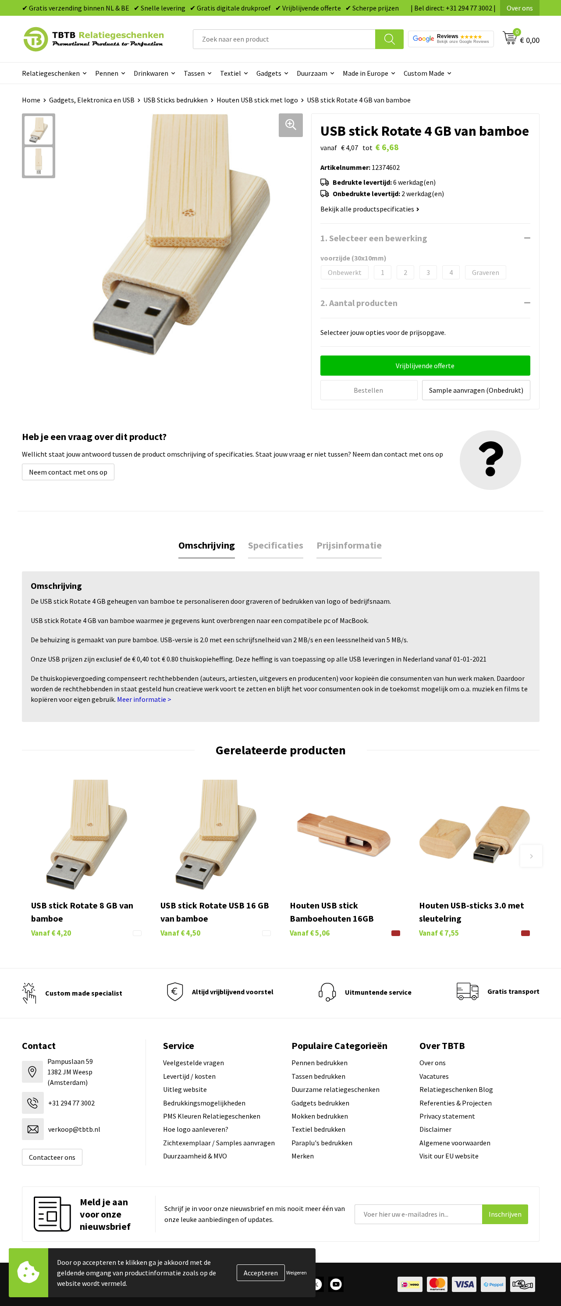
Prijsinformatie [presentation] (349, 545)
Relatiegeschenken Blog (456, 1089)
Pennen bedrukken (319, 1062)
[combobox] (284, 39)
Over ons (520, 8)
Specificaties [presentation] (275, 545)
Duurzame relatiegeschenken (335, 1089)
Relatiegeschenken (51, 73)
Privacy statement (447, 1116)
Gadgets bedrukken (320, 1102)
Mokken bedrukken (319, 1116)
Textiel (230, 73)
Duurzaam (312, 73)
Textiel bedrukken (318, 1129)
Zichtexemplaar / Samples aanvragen (219, 1142)
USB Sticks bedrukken (175, 99)
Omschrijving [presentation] (206, 545)
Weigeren (296, 1272)
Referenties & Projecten (455, 1102)
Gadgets (268, 73)
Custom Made (424, 73)
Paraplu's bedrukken (321, 1142)
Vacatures (434, 1076)
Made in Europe (365, 73)
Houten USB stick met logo (257, 99)
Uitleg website (185, 1089)
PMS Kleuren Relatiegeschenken (211, 1116)
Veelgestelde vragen (193, 1062)
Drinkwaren (151, 73)
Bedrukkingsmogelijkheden (204, 1102)
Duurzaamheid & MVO (195, 1155)
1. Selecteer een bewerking (373, 237)
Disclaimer (435, 1129)
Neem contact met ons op (68, 472)
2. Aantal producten (359, 302)
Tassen (194, 73)
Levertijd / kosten (189, 1076)
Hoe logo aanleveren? (195, 1129)
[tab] (206, 545)
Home (31, 99)
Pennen (106, 73)
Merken (302, 1155)
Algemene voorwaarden (454, 1142)
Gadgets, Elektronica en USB (92, 99)
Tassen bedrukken (318, 1076)
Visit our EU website (449, 1155)
